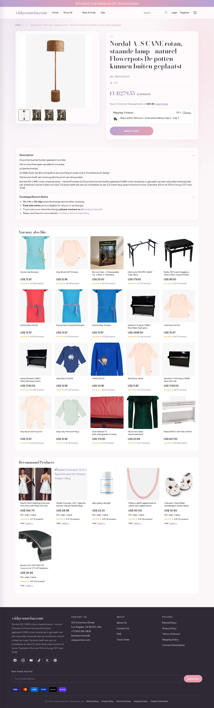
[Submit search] (166, 13)
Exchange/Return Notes (34, 196)
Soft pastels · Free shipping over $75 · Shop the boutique (107, 3)
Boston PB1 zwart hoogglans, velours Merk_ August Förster (176, 273)
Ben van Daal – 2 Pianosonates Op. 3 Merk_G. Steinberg (105, 273)
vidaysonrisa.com (31, 13)
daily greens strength (101, 503)
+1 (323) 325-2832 (81, 631)
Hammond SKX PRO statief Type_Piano (140, 273)
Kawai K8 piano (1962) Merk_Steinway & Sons (30, 379)
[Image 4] (61, 115)
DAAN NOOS (98, 378)
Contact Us (123, 628)
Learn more (162, 104)
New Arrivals (89, 12)
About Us (122, 622)
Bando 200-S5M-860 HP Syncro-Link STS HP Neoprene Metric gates (34, 567)
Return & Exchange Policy (75, 213)
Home (55, 12)
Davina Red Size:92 (29, 325)
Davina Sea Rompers (29, 272)
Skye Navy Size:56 (64, 378)
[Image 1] (24, 115)
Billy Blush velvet (135, 378)
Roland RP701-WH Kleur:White (178, 431)
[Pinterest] (55, 660)
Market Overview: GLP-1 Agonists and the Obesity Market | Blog (71, 504)
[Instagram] (23, 660)
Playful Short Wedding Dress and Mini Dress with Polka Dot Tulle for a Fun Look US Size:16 (35, 504)
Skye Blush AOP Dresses (67, 272)
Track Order (123, 639)
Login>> (29, 523)
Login (174, 12)
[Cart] (195, 12)
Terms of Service (171, 634)
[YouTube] (31, 660)
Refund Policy (169, 622)
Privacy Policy (169, 628)
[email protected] (93, 209)
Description (26, 155)
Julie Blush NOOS (172, 325)
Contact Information (173, 645)
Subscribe (193, 678)
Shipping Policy (170, 639)
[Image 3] (49, 115)
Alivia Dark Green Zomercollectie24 (135, 432)
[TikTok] (39, 660)
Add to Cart (131, 130)
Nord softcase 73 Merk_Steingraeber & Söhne (104, 432)
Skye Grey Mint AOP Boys (67, 431)
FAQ (119, 634)
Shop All (68, 12)
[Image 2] (36, 115)
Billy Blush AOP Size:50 (31, 431)
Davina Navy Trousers (101, 325)
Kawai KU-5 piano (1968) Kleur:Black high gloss (139, 326)
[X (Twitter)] (47, 660)
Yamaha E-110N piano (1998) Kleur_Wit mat (177, 379)
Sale (103, 12)
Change (187, 112)
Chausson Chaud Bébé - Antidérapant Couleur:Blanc (176, 504)
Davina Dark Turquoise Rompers (70, 325)
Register (184, 12)
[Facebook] (15, 660)
